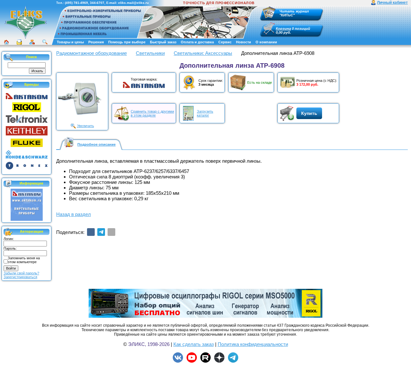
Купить (309, 113)
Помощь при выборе (126, 42)
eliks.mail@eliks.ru (133, 2)
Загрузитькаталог (205, 113)
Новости (243, 42)
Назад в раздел (73, 214)
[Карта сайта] (32, 42)
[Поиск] (45, 42)
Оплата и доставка (197, 42)
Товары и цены (70, 42)
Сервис (225, 42)
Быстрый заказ (163, 42)
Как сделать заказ (193, 344)
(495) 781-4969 (76, 2)
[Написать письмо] (19, 42)
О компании (266, 42)
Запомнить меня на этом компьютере (24, 260)
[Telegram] (101, 232)
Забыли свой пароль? (21, 273)
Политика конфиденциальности (253, 344)
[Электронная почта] (111, 232)
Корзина (283, 28)
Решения (96, 42)
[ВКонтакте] (91, 232)
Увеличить (85, 126)
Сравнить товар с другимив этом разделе (152, 113)
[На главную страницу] (25, 22)
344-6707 (97, 2)
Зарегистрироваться (20, 277)
